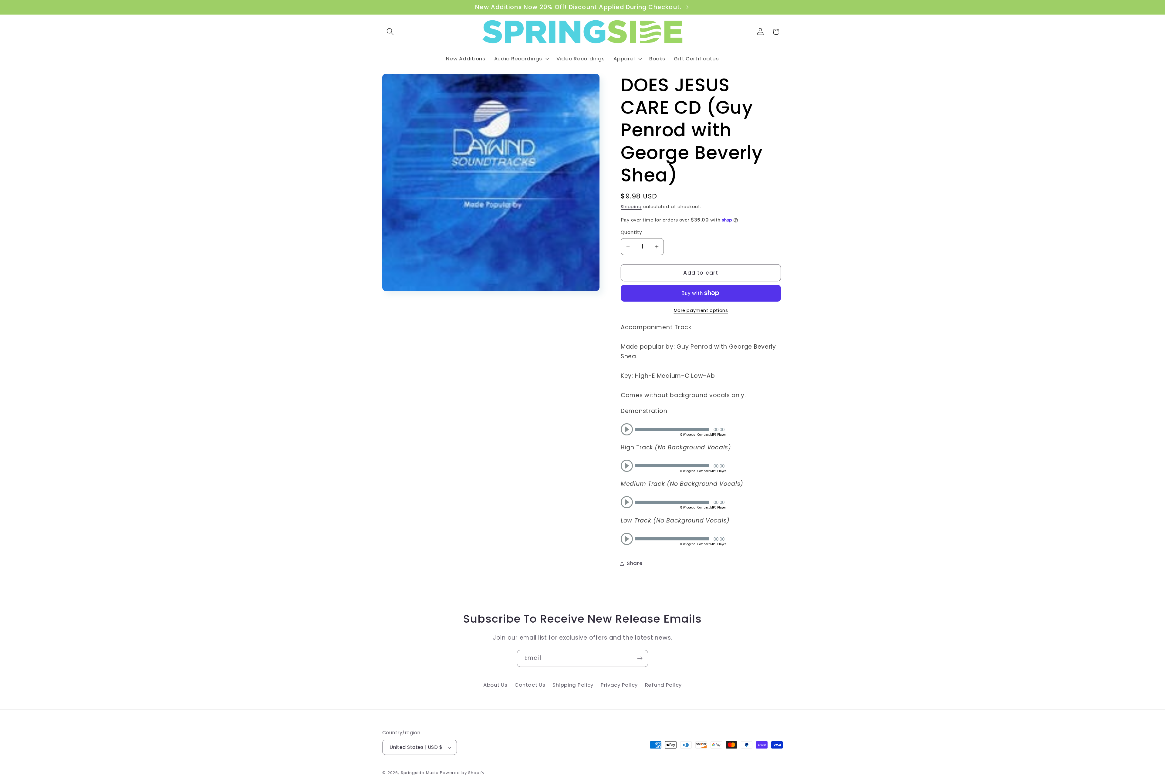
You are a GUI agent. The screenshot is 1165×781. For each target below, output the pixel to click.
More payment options (701, 310)
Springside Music (419, 773)
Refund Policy (663, 684)
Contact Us (530, 684)
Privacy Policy (619, 684)
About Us (495, 684)
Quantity (631, 232)
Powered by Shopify (462, 773)
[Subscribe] (640, 658)
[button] (390, 32)
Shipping (631, 207)
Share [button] (635, 563)
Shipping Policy (572, 684)
